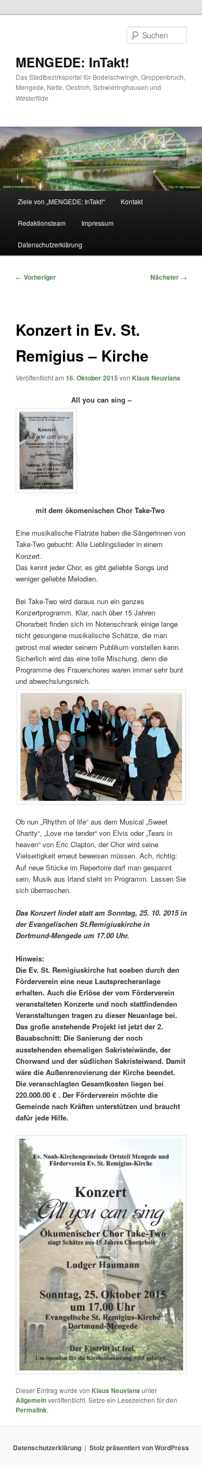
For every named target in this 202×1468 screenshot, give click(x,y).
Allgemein (31, 1400)
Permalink (31, 1410)
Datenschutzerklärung (50, 244)
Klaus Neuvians (156, 378)
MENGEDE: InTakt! (72, 62)
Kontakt (132, 201)
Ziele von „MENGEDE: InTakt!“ (61, 201)
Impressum (97, 222)
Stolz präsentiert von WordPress (139, 1447)
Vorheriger (36, 277)
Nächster (168, 277)
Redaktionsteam (42, 222)
